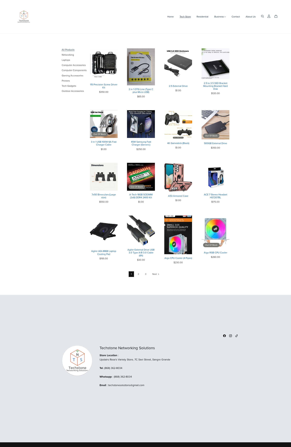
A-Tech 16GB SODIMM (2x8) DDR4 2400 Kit (141, 196)
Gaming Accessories (72, 75)
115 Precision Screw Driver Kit (103, 86)
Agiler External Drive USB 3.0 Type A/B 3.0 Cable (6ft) (140, 252)
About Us (251, 16)
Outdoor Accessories (73, 91)
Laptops (66, 60)
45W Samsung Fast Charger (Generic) (141, 143)
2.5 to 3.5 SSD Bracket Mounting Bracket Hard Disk (215, 86)
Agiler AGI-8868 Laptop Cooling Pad (103, 253)
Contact (236, 16)
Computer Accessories (74, 65)
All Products (68, 49)
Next (154, 274)
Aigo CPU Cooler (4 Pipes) (178, 258)
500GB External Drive (215, 143)
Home (170, 16)
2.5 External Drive (178, 86)
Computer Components (74, 70)
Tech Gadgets (69, 85)
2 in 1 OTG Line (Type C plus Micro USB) (141, 91)
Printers (66, 80)
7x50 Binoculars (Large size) (104, 196)
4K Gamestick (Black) (178, 143)
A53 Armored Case (178, 196)
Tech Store (185, 16)
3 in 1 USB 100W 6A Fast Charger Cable (104, 143)
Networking (68, 54)
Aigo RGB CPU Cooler (215, 252)
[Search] (262, 16)
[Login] (269, 15)
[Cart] (277, 16)
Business (219, 16)
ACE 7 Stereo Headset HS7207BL (215, 196)
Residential (202, 16)
